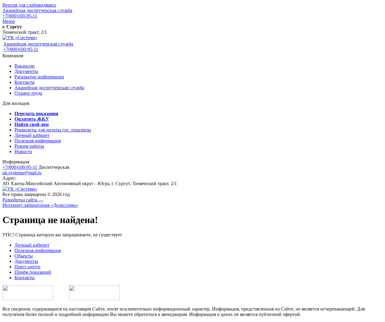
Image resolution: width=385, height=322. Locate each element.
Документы (26, 71)
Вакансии (24, 65)
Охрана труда (28, 93)
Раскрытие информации (39, 76)
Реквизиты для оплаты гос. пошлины (52, 129)
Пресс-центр (27, 266)
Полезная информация (37, 140)
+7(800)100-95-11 (19, 15)
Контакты (24, 82)
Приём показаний (32, 272)
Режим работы (29, 146)
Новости (23, 151)
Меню (8, 21)
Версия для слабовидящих (29, 5)
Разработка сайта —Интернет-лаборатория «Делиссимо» (40, 202)
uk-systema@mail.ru (22, 172)
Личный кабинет (31, 135)
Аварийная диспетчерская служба (37, 10)
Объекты (23, 255)
